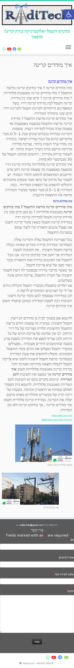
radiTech (40, 663)
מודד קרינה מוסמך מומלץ (61, 415)
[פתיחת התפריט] (68, 47)
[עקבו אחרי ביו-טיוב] (10, 49)
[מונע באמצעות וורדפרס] (20, 662)
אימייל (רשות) (66, 557)
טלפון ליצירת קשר (63, 574)
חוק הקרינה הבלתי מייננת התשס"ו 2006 (57, 419)
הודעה (69, 591)
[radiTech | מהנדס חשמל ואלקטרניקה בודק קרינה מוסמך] (37, 14)
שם (71, 540)
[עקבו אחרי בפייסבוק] (15, 49)
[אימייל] (19, 49)
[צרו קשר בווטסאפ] (4, 49)
